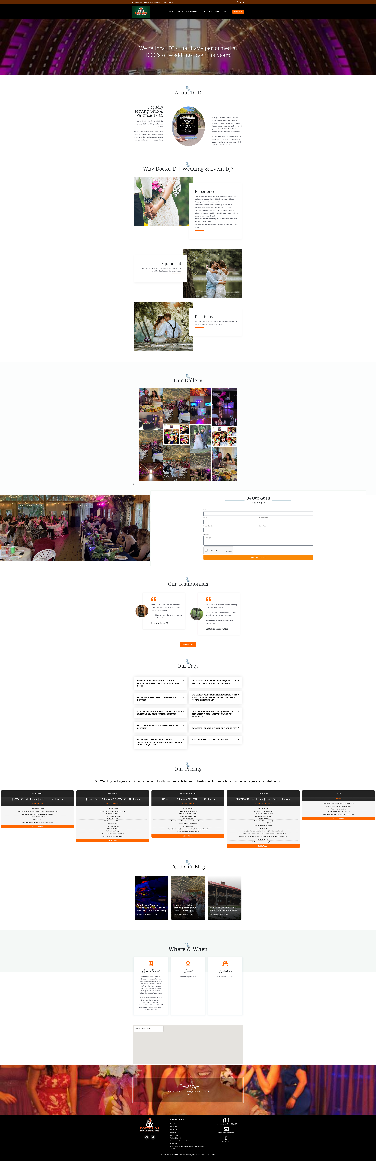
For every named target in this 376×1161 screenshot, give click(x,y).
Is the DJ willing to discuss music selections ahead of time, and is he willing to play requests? (160, 742)
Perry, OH (173, 1130)
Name (205, 509)
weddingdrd (141, 914)
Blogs (202, 12)
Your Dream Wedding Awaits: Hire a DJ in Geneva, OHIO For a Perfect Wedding (151, 908)
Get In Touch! (37, 826)
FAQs (210, 12)
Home (171, 12)
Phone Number (263, 518)
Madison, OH (174, 1132)
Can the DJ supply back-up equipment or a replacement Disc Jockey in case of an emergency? (213, 714)
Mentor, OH (174, 1135)
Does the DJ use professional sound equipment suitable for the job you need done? (158, 683)
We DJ (226, 12)
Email (205, 518)
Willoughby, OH (175, 1138)
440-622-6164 (138, 2)
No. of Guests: (208, 526)
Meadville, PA (174, 1127)
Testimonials (191, 12)
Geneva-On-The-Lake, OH (179, 1141)
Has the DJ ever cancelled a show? (210, 740)
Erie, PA (172, 1124)
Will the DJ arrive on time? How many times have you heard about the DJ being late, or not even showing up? (214, 697)
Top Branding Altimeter (206, 1155)
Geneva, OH (174, 1144)
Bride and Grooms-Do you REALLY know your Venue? (223, 909)
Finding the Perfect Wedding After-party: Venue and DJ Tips (185, 908)
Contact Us (238, 12)
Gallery (179, 12)
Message (206, 534)
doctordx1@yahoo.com (153, 2)
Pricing (218, 12)
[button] (160, 683)
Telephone (225, 971)
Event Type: (262, 526)
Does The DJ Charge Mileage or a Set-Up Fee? (214, 728)
